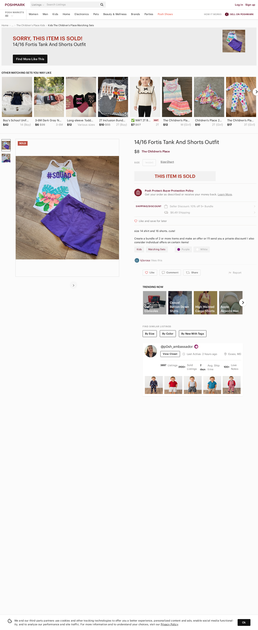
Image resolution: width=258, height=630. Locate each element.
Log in (239, 4)
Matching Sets (156, 249)
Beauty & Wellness (115, 14)
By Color (167, 333)
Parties (148, 14)
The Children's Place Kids (30, 25)
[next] (73, 285)
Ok (244, 622)
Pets (96, 14)
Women (33, 14)
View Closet (170, 354)
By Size (149, 333)
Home (66, 14)
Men (45, 14)
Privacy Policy (169, 624)
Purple (185, 249)
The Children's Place (156, 151)
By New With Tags (192, 333)
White (203, 249)
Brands (135, 14)
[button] (38, 5)
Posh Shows (165, 14)
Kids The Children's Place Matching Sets (71, 25)
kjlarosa (145, 260)
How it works (213, 14)
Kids (55, 14)
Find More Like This (30, 59)
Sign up (250, 4)
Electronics (82, 14)
